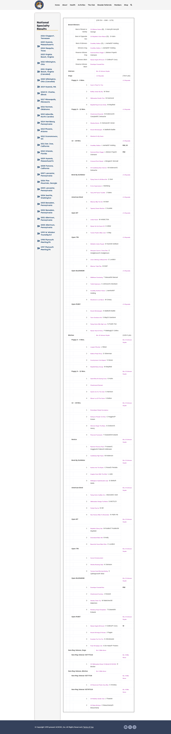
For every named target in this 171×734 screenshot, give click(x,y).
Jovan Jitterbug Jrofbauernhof (98, 259)
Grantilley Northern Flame (97, 290)
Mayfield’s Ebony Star (96, 528)
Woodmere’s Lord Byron (97, 299)
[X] (130, 727)
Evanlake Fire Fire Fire (96, 639)
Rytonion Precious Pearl (97, 446)
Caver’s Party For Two (96, 85)
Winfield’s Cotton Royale (97, 244)
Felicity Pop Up (94, 508)
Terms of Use (88, 727)
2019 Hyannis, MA (48, 87)
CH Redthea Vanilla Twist (97, 698)
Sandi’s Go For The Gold (97, 391)
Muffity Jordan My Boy (96, 91)
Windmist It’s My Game (96, 136)
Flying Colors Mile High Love (98, 324)
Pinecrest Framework (96, 435)
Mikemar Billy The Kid (96, 202)
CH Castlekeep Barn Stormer (98, 167)
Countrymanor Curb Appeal (98, 360)
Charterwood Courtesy (96, 594)
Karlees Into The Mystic (97, 467)
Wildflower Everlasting (96, 277)
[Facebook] (126, 727)
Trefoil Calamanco (95, 284)
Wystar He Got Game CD (97, 226)
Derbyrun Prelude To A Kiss (98, 416)
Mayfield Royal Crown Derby (98, 104)
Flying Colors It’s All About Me (98, 179)
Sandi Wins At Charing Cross (98, 378)
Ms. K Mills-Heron (101, 650)
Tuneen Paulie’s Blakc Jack (98, 232)
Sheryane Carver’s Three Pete (99, 250)
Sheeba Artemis (94, 123)
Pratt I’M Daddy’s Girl (96, 645)
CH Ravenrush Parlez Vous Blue (99, 685)
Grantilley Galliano (95, 43)
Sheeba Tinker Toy (95, 600)
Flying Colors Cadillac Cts (97, 495)
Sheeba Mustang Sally (96, 564)
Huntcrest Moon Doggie (97, 52)
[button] (131, 5)
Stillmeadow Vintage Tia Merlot (99, 501)
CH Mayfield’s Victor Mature (98, 36)
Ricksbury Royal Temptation (98, 609)
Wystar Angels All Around (97, 59)
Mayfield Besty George (96, 366)
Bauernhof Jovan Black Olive (98, 544)
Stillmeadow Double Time (97, 98)
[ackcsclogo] (39, 4)
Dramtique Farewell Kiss (97, 64)
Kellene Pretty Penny (96, 353)
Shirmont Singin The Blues (97, 426)
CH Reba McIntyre (95, 705)
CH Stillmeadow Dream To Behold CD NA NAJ (103, 664)
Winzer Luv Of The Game (97, 398)
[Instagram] (134, 727)
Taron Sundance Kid (96, 317)
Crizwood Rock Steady (96, 161)
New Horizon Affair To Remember (99, 514)
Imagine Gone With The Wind (98, 474)
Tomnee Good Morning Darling (99, 571)
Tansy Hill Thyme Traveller (97, 192)
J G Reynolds (100, 76)
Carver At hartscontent (96, 558)
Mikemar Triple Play (96, 266)
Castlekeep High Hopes (97, 455)
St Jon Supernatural (96, 186)
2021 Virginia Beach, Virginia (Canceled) (47, 71)
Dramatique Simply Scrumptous (99, 410)
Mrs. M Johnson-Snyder (103, 71)
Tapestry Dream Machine (97, 208)
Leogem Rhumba (95, 347)
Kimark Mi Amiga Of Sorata (98, 632)
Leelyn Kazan (94, 219)
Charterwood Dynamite (96, 114)
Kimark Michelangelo (96, 129)
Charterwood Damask (96, 385)
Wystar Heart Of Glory (96, 330)
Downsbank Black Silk (96, 537)
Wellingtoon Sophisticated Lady (99, 480)
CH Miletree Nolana (96, 29)
